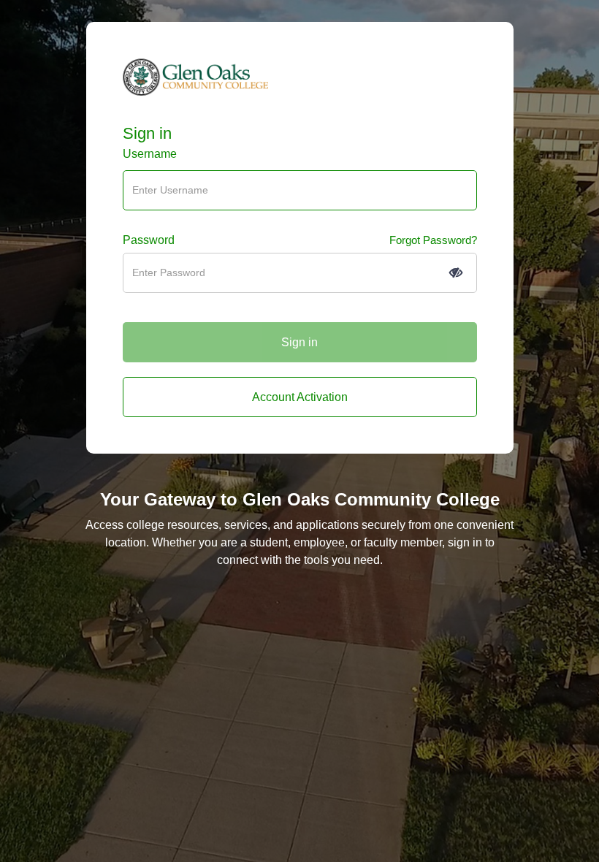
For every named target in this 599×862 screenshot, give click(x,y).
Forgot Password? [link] (433, 240)
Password (149, 240)
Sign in (147, 133)
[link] (300, 397)
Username (150, 154)
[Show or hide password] (455, 272)
